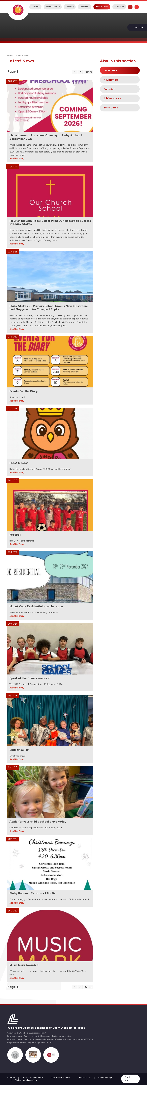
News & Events (23, 55)
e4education (31, 1080)
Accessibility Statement (33, 1077)
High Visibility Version (60, 1077)
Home (10, 55)
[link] (74, 72)
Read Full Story (16, 158)
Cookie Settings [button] (105, 1077)
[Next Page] (80, 72)
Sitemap (11, 1077)
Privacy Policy (84, 1077)
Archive (88, 71)
